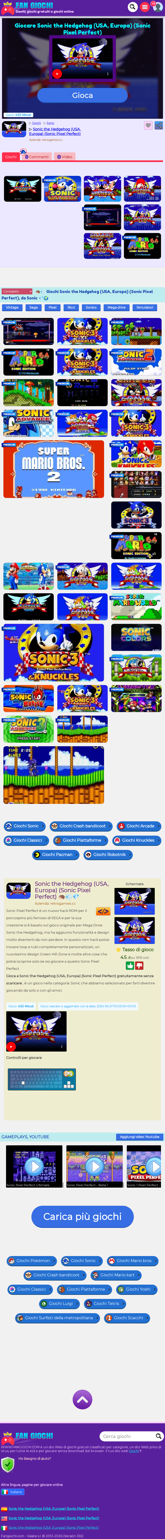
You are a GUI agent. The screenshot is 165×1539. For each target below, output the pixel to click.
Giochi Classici (28, 840)
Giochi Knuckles (138, 840)
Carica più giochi (82, 1216)
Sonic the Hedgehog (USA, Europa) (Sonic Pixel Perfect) (54, 1528)
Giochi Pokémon (33, 1260)
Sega (34, 307)
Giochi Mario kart (118, 1275)
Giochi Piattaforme (82, 840)
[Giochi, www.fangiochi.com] (28, 8)
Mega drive (117, 307)
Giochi (11, 157)
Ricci (71, 307)
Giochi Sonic (26, 826)
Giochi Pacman (57, 854)
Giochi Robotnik (110, 854)
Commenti (37, 157)
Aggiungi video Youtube (139, 1137)
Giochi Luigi (61, 1303)
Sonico (91, 307)
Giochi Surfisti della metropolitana (59, 1317)
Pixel (53, 307)
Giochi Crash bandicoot (83, 826)
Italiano (16, 1492)
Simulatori (145, 307)
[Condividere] (159, 125)
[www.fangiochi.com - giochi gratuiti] (28, 1438)
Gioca (82, 95)
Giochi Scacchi (128, 1317)
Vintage (12, 307)
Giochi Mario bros (134, 1260)
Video (65, 157)
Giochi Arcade (140, 826)
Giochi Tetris (106, 1303)
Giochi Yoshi (138, 1289)
